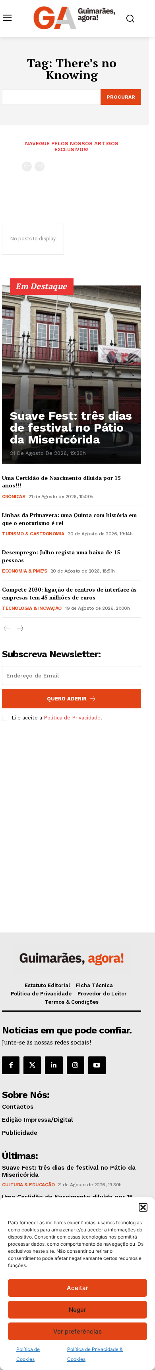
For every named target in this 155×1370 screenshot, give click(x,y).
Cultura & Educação (28, 1184)
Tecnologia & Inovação (32, 608)
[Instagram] (75, 1065)
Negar (77, 1309)
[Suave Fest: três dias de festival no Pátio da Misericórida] (71, 374)
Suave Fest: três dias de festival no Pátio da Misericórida (71, 427)
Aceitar (77, 1288)
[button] (143, 1207)
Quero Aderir (67, 699)
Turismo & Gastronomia (33, 534)
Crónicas (13, 496)
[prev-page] (27, 166)
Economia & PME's (24, 571)
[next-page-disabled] (40, 166)
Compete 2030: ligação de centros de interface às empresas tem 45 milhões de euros (69, 593)
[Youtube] (97, 1065)
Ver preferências (77, 1331)
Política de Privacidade (72, 718)
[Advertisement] (77, 814)
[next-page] (20, 629)
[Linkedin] (53, 1065)
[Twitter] (32, 1065)
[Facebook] (10, 1065)
